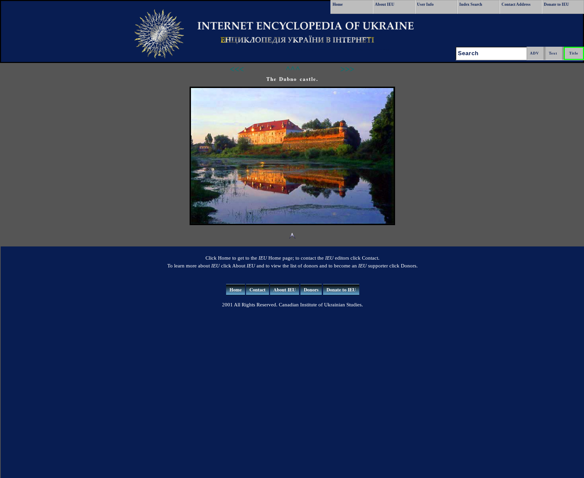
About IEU (384, 4)
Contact (257, 289)
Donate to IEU (556, 4)
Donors (311, 289)
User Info (425, 4)
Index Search (470, 4)
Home (338, 4)
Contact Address (516, 4)
